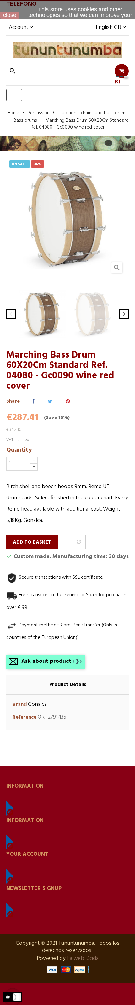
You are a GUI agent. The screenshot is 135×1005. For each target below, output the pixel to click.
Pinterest (68, 402)
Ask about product (46, 661)
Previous (11, 314)
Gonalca (37, 704)
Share (33, 402)
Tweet (50, 402)
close (9, 15)
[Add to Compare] (79, 542)
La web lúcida (83, 958)
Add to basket (32, 542)
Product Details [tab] (67, 685)
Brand (20, 704)
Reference (24, 717)
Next (124, 314)
